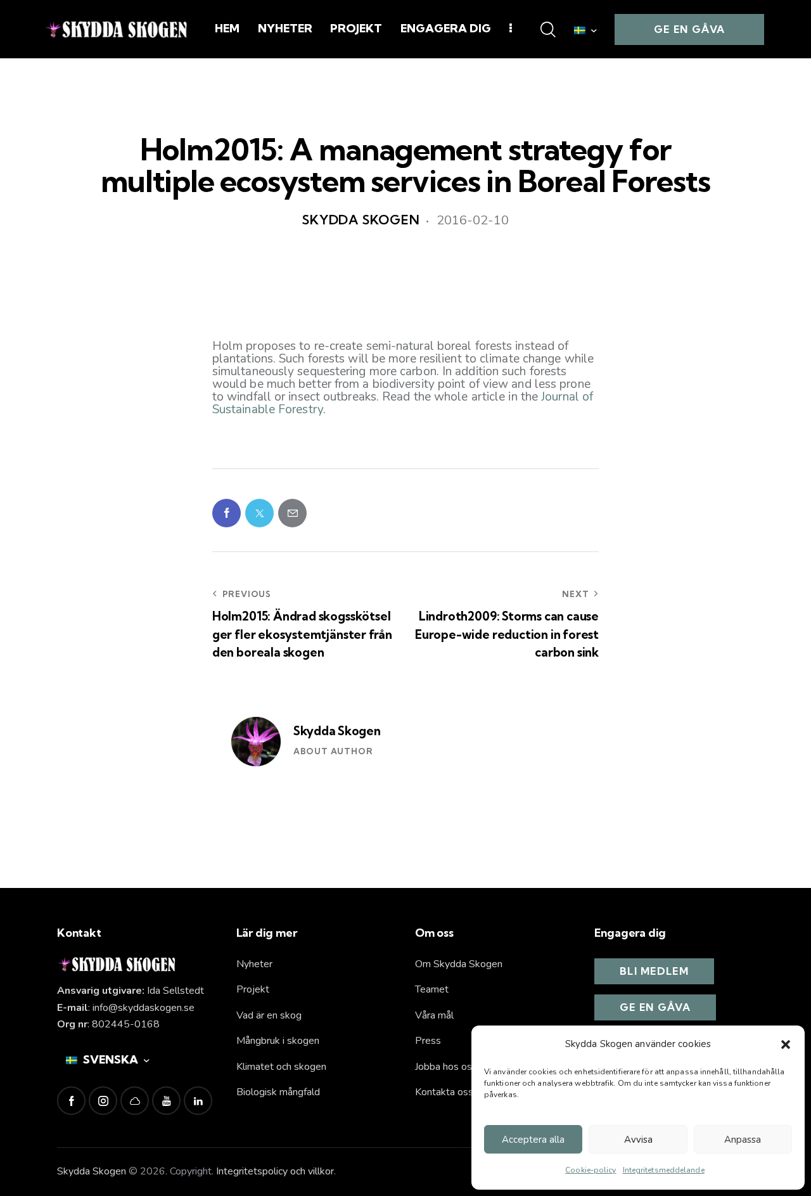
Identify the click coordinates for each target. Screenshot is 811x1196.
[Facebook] (226, 513)
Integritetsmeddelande (664, 1170)
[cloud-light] (134, 1100)
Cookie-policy (590, 1170)
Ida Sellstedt (175, 991)
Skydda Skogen (337, 730)
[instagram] (103, 1100)
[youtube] (166, 1100)
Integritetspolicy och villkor (275, 1171)
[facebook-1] (71, 1100)
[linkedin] (198, 1100)
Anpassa (742, 1139)
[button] (785, 1044)
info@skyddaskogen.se (144, 1008)
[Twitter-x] (259, 513)
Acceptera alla (533, 1139)
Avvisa (638, 1139)
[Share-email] (292, 513)
